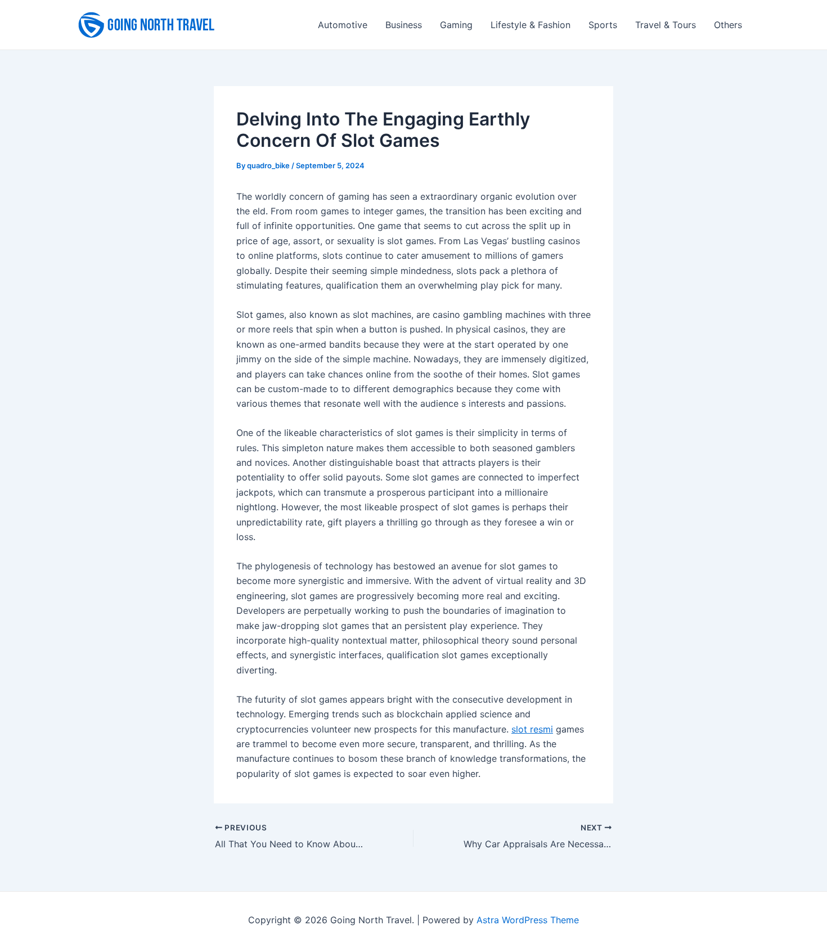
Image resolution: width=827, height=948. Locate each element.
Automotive (342, 24)
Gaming (456, 24)
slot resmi (532, 729)
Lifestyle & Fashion (530, 24)
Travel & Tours (665, 24)
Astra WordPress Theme (528, 919)
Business (403, 24)
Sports (602, 24)
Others (728, 24)
